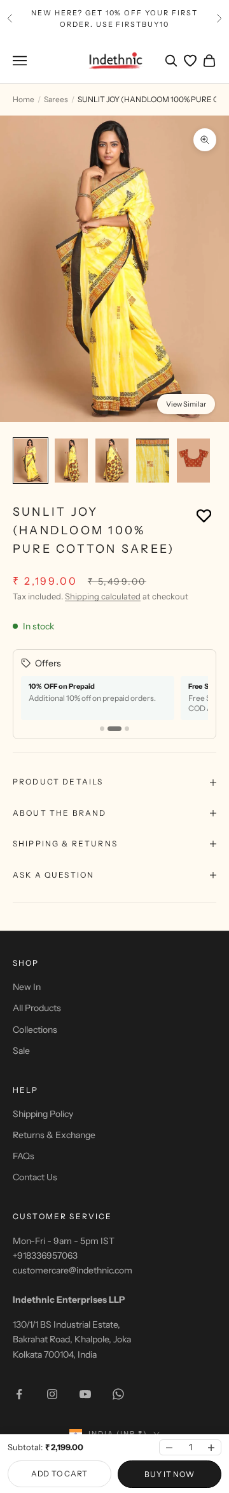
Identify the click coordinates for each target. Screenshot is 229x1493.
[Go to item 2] (71, 460)
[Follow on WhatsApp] (118, 1394)
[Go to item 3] (112, 460)
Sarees (56, 99)
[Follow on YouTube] (85, 1394)
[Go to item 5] (193, 460)
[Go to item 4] (152, 460)
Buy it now (169, 1474)
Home (23, 99)
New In (27, 987)
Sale (21, 1050)
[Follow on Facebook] (19, 1394)
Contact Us (35, 1177)
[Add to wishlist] (203, 515)
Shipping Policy (43, 1114)
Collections (35, 1029)
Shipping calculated (103, 596)
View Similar (186, 404)
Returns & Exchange (54, 1135)
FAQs (23, 1156)
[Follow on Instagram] (52, 1394)
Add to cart (59, 1473)
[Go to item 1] (30, 460)
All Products (37, 1008)
